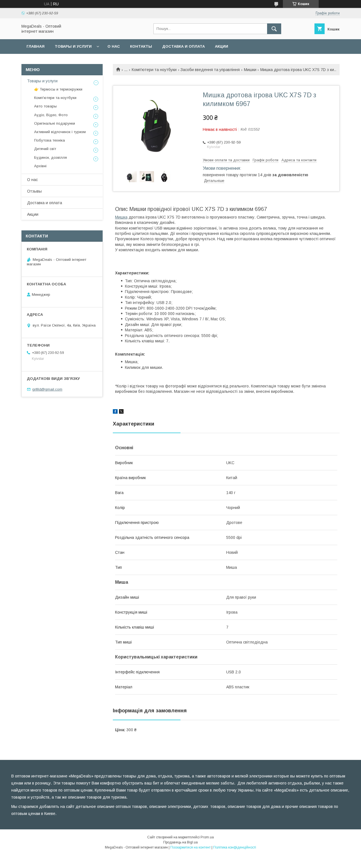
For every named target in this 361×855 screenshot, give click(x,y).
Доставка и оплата (183, 46)
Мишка (121, 217)
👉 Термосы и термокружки (58, 89)
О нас (113, 46)
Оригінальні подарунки (54, 123)
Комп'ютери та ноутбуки (154, 69)
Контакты (141, 46)
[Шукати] (274, 28)
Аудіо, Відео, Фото (51, 115)
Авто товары (45, 106)
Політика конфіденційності (234, 847)
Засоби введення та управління (210, 69)
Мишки (250, 69)
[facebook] (115, 412)
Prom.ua (207, 837)
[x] (121, 412)
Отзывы (34, 191)
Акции (221, 46)
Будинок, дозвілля (50, 157)
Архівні (40, 166)
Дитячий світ (45, 149)
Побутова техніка (49, 140)
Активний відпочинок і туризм (60, 132)
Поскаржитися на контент (190, 847)
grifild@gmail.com (47, 389)
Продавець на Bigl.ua (180, 842)
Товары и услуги (73, 46)
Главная (36, 46)
